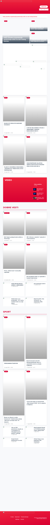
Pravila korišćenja (24, 516)
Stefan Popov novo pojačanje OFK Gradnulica (39, 440)
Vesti (6, 21)
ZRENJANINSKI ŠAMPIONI (11, 363)
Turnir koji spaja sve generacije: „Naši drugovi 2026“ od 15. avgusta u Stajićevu (36, 403)
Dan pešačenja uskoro (39, 283)
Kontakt (22, 519)
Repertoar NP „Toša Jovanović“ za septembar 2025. (39, 300)
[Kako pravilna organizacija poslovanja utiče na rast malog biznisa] (16, 31)
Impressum (17, 516)
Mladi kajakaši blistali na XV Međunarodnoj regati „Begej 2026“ (39, 429)
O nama (12, 516)
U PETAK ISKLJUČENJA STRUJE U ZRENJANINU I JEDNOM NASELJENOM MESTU (35, 129)
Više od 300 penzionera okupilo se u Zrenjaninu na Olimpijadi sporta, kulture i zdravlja (17, 430)
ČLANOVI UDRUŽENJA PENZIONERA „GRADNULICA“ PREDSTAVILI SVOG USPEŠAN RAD (13, 168)
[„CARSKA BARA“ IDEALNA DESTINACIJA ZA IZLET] (39, 37)
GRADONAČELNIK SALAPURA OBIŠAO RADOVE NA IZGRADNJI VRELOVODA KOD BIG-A (35, 164)
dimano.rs (45, 518)
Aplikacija (17, 519)
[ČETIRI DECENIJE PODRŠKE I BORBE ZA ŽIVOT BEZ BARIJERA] (39, 25)
